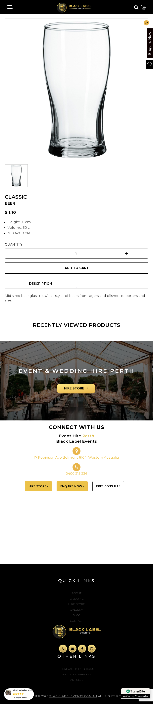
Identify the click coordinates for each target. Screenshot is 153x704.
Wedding (77, 598)
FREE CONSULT (107, 486)
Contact (76, 621)
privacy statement (76, 674)
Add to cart (77, 268)
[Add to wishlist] (146, 22)
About (76, 593)
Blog (76, 615)
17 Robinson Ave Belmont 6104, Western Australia (76, 457)
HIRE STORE (74, 388)
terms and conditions (76, 669)
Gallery (76, 609)
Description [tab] (40, 284)
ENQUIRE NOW (71, 486)
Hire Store (76, 604)
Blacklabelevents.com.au (73, 696)
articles (76, 680)
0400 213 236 (76, 473)
